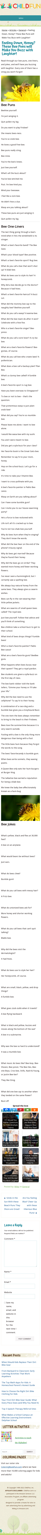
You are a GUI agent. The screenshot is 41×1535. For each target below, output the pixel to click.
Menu (21, 18)
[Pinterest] (20, 1109)
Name (7, 1271)
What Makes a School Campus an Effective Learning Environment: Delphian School (17, 1417)
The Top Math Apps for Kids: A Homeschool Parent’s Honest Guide (18, 1383)
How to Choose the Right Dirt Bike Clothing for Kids (18, 1392)
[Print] (34, 1109)
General (22, 30)
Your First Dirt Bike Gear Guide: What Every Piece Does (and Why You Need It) (20, 1401)
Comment (9, 1238)
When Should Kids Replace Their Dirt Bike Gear (19, 1363)
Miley (16, 1186)
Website (8, 1292)
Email (7, 1282)
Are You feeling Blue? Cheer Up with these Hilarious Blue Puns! (29, 1205)
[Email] (27, 1109)
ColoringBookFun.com (11, 1467)
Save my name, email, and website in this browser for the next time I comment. (11, 1317)
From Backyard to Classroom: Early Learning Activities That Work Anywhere (18, 1374)
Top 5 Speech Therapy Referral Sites (19, 1408)
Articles (13, 30)
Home (4, 30)
